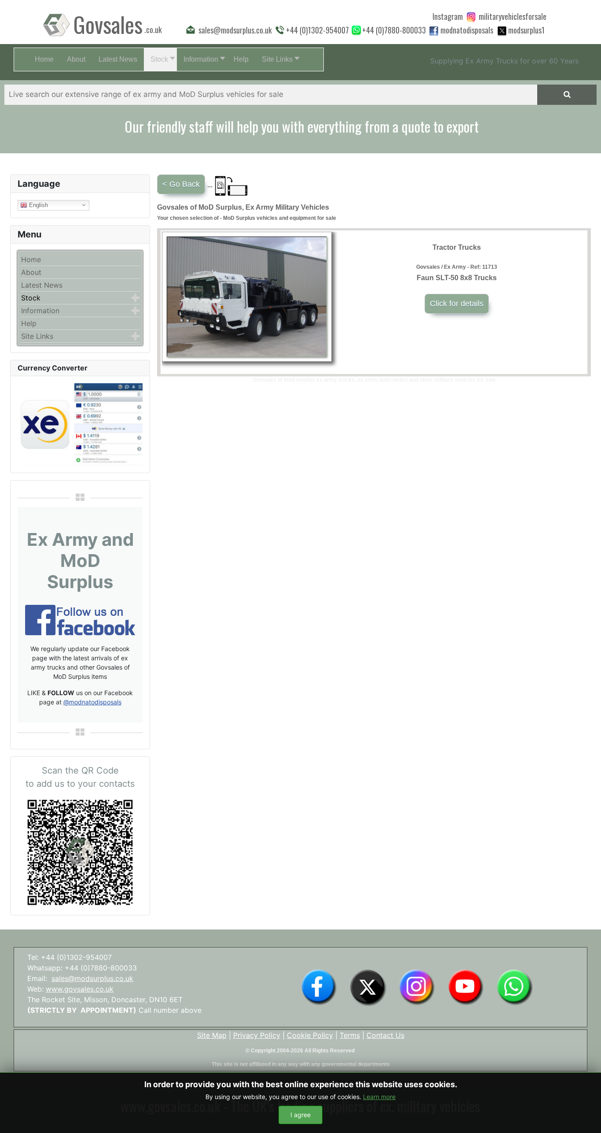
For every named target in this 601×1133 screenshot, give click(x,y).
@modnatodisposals (92, 702)
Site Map (212, 1035)
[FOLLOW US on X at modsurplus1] (526, 30)
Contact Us (385, 1035)
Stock (30, 297)
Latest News (41, 285)
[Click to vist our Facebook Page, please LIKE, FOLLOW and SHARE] (80, 619)
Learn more (379, 1096)
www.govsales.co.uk (80, 989)
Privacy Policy (256, 1035)
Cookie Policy (310, 1035)
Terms (350, 1035)
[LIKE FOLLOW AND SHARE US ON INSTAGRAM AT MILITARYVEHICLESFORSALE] (512, 16)
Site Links (37, 336)
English (37, 204)
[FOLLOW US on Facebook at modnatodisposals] (433, 31)
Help (29, 323)
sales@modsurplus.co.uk (92, 978)
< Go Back (181, 184)
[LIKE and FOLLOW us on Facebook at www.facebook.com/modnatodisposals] (319, 986)
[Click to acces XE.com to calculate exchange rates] (80, 423)
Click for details (457, 303)
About (31, 272)
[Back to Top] (585, 1116)
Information (40, 310)
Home (31, 259)
